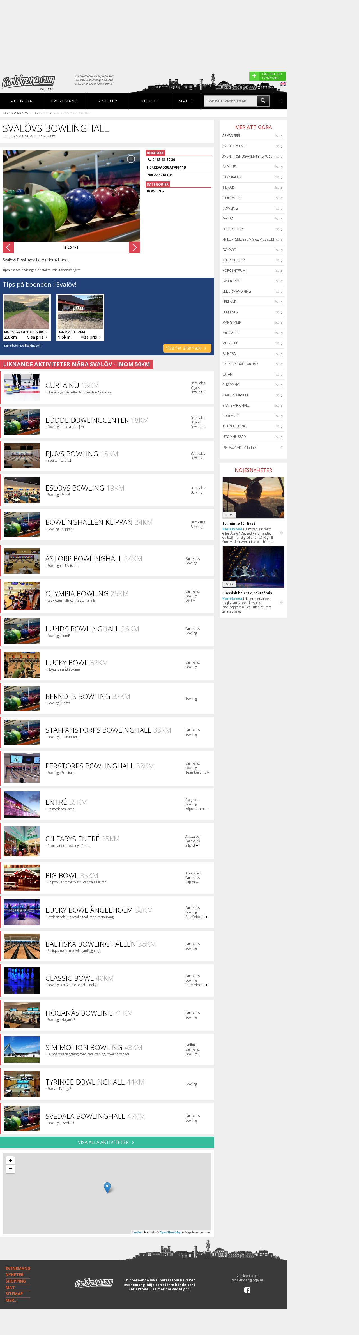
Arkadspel (231, 135)
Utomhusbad (234, 436)
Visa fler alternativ (184, 348)
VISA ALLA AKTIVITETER (104, 1142)
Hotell (150, 100)
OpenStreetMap (170, 1232)
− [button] (10, 1168)
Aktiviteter (42, 113)
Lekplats (230, 312)
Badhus (229, 166)
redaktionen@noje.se (247, 1280)
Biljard (228, 187)
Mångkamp (231, 322)
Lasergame (231, 280)
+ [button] (10, 1160)
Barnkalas (231, 177)
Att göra (21, 100)
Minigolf (230, 332)
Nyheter (107, 100)
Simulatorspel (235, 395)
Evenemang (64, 100)
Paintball (230, 353)
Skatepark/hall (235, 405)
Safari (227, 374)
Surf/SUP (230, 415)
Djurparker (232, 229)
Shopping (231, 384)
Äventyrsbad (233, 146)
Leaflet (137, 1232)
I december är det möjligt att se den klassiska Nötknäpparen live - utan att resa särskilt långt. (247, 605)
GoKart (229, 249)
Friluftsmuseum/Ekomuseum (248, 239)
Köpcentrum (233, 270)
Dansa (227, 218)
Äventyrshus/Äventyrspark (247, 156)
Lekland (229, 301)
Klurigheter (233, 260)
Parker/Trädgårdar (240, 364)
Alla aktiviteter (242, 447)
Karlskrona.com (16, 113)
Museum (229, 343)
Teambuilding (234, 426)
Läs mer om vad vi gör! (170, 1289)
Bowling (230, 208)
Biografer (231, 197)
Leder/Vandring (236, 291)
